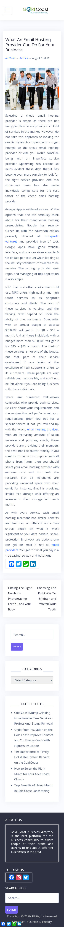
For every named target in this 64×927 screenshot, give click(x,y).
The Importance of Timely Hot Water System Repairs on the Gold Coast (31, 757)
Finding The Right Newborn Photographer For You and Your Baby (20, 598)
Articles (24, 58)
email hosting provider (42, 429)
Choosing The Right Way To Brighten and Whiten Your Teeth (46, 598)
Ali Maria (10, 58)
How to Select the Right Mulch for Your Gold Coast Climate (31, 774)
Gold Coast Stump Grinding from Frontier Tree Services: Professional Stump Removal (33, 718)
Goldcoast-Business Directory (32, 922)
